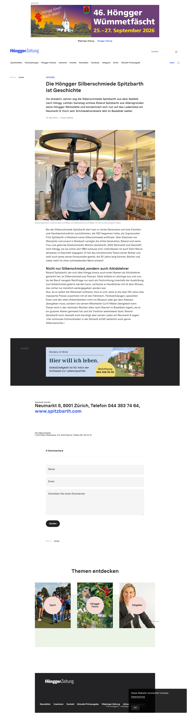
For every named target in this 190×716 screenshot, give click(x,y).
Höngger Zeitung (104, 41)
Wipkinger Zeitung (86, 41)
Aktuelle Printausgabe (88, 704)
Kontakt (70, 704)
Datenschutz (138, 697)
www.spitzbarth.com (58, 411)
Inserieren (58, 704)
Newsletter (45, 704)
